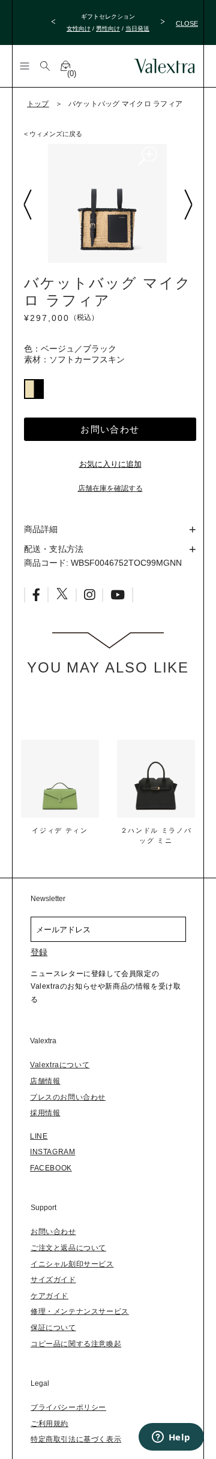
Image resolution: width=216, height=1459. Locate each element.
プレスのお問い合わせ (68, 1097)
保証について (53, 1327)
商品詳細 (41, 529)
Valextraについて (59, 1065)
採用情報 (45, 1113)
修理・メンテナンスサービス (80, 1311)
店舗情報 (45, 1081)
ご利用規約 (49, 1423)
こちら (120, 34)
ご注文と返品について (68, 1248)
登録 (39, 952)
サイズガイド (53, 1279)
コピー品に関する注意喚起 (76, 1344)
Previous (27, 204)
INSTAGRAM (52, 1152)
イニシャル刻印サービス (72, 1264)
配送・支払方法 (53, 549)
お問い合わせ (109, 429)
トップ (38, 104)
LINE (38, 1136)
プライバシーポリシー (68, 1407)
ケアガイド (49, 1296)
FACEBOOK (51, 1168)
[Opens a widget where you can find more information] (171, 1438)
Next (188, 204)
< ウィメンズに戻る (53, 133)
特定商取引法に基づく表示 (76, 1439)
